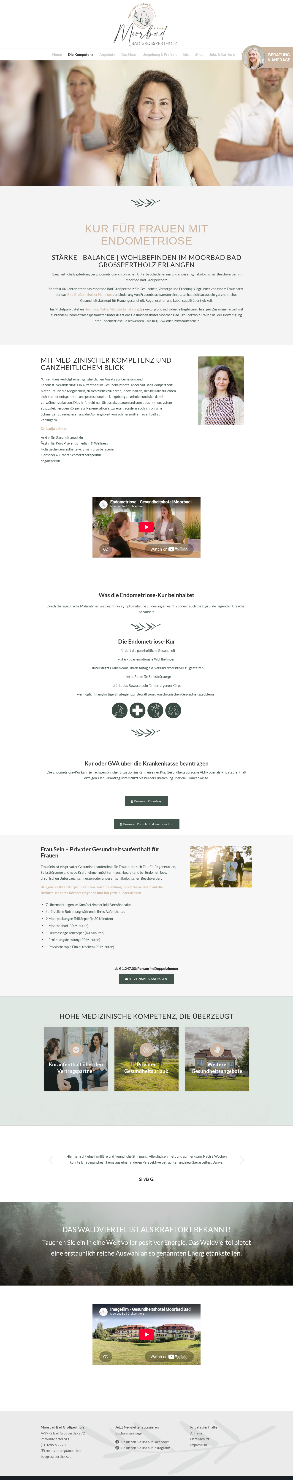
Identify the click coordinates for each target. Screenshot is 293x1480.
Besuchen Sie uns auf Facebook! (145, 1442)
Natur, (104, 309)
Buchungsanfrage (128, 1433)
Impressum (198, 1445)
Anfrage (196, 1433)
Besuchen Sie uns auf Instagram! (145, 1448)
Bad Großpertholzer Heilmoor (89, 294)
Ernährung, (131, 309)
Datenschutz (199, 1439)
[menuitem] (57, 54)
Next (242, 1160)
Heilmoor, (91, 309)
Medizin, (116, 309)
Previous (51, 1160)
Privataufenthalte (203, 1427)
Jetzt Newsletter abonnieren (137, 1427)
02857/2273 (56, 1445)
